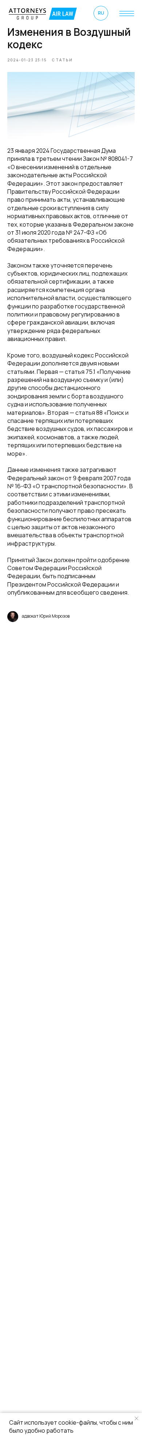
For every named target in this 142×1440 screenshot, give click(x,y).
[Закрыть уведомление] (136, 1418)
